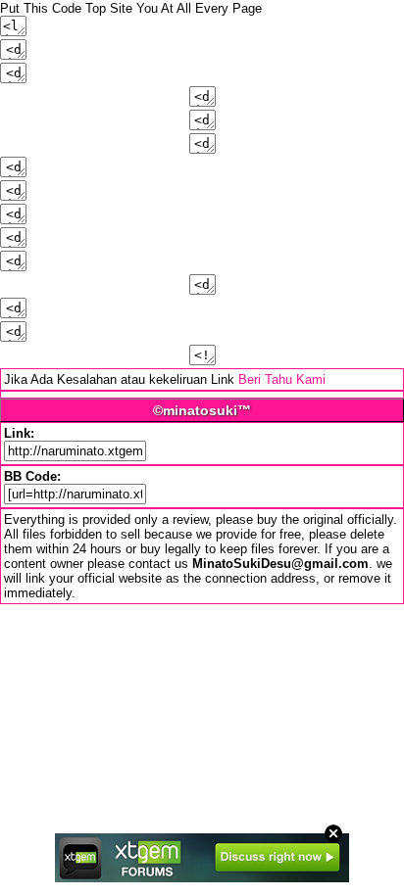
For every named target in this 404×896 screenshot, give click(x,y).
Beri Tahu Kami (282, 379)
